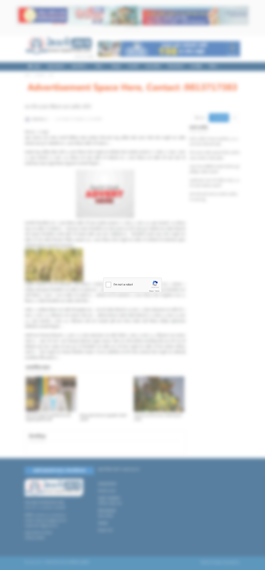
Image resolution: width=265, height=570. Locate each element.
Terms (157, 291)
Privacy (151, 291)
